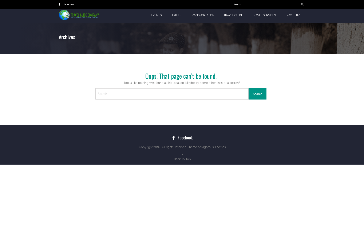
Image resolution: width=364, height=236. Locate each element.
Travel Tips (293, 15)
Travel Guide (233, 15)
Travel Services (264, 15)
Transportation (202, 15)
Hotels (176, 15)
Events (156, 15)
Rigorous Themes (213, 147)
